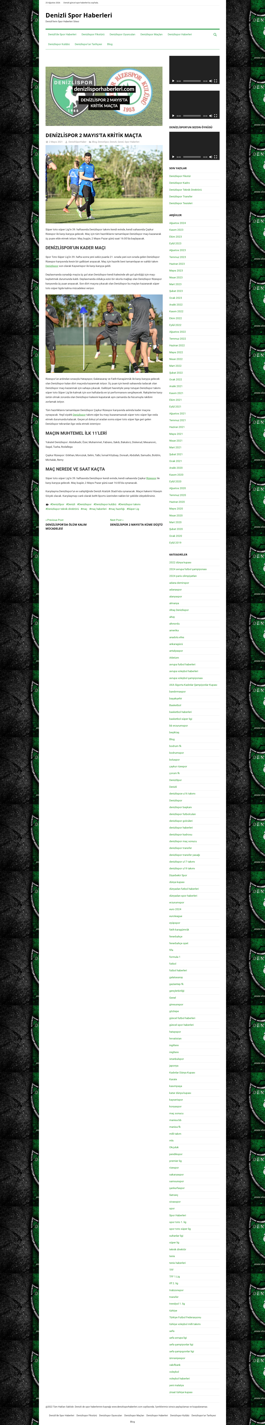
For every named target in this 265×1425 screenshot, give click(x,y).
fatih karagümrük (179, 929)
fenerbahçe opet (178, 943)
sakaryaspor (176, 1174)
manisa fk (175, 1126)
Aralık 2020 (176, 467)
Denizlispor (52, 265)
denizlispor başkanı (180, 807)
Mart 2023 (175, 284)
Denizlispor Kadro (179, 182)
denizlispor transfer (180, 848)
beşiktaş (174, 732)
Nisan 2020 (176, 515)
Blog (110, 44)
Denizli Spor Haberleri (79, 15)
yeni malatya (176, 1385)
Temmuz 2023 (177, 257)
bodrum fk (175, 746)
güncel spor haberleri (181, 1024)
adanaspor (175, 589)
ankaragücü (176, 644)
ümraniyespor (177, 1358)
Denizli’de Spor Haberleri (62, 34)
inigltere (174, 1052)
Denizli (113, 141)
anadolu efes (176, 637)
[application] (194, 70)
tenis (172, 1256)
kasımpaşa (175, 1086)
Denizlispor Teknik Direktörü (185, 189)
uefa (171, 1331)
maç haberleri (99, 508)
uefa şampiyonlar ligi (181, 1344)
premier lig (175, 1160)
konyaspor (175, 1106)
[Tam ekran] (215, 81)
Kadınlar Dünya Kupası (182, 1072)
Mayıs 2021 (176, 433)
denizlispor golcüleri (181, 820)
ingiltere (174, 1045)
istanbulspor (176, 1058)
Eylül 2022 (175, 325)
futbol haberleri (178, 970)
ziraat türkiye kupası (180, 1392)
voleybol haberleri (179, 1378)
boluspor (174, 759)
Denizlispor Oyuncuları (122, 34)
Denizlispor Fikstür (180, 176)
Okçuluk (174, 1147)
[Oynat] (173, 81)
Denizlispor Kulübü (59, 44)
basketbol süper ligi (180, 718)
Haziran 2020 (177, 501)
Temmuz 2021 (177, 420)
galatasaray (176, 977)
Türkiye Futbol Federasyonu (185, 1317)
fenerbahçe (175, 936)
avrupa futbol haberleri (182, 664)
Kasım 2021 (176, 393)
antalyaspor (176, 650)
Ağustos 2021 (177, 413)
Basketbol (175, 705)
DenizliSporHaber (77, 141)
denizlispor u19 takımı (182, 868)
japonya (173, 1065)
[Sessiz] (210, 81)
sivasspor (175, 1201)
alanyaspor (175, 596)
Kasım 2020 (176, 474)
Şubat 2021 (176, 454)
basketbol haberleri (180, 711)
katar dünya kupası (180, 1092)
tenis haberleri (177, 1262)
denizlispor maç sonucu (183, 841)
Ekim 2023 (175, 236)
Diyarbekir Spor (178, 875)
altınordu (174, 623)
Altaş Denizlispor (179, 610)
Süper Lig (133, 508)
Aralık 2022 (176, 304)
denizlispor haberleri (181, 827)
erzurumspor (176, 902)
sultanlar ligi (176, 1235)
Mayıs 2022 (176, 352)
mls (171, 1140)
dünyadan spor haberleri (183, 895)
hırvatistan (175, 1038)
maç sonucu (176, 1113)
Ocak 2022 (175, 379)
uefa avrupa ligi (178, 1337)
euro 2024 (175, 909)
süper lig (174, 1242)
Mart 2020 (175, 522)
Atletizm (174, 657)
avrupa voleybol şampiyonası (186, 678)
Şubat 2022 (176, 372)
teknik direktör (177, 1249)
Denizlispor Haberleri (180, 34)
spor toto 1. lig (177, 1222)
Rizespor (151, 478)
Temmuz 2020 (177, 495)
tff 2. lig (173, 1283)
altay (172, 616)
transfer (174, 1296)
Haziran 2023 (177, 263)
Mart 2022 (175, 365)
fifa (171, 950)
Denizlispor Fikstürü (93, 34)
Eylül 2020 (175, 481)
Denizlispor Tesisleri (180, 203)
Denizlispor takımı (130, 504)
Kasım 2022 (176, 311)
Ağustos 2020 (177, 488)
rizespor (174, 1167)
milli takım (175, 1133)
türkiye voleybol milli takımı (185, 1324)
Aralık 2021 (176, 386)
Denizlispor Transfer (180, 196)
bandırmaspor (177, 691)
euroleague (175, 916)
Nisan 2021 (176, 440)
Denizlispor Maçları (151, 34)
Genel (121, 141)
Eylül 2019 (175, 542)
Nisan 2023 (176, 277)
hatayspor (175, 1031)
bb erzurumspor (178, 725)
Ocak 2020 (175, 535)
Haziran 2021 (177, 427)
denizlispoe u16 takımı (182, 793)
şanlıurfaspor (177, 1188)
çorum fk (174, 773)
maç (84, 508)
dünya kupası (176, 882)
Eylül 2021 (175, 406)
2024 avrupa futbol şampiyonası (188, 569)
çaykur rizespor (178, 766)
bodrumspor (176, 752)
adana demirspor (179, 582)
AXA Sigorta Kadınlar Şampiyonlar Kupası (193, 684)
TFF (171, 1269)
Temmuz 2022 (177, 338)
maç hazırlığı (117, 508)
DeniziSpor (103, 141)
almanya (174, 603)
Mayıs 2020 (176, 508)
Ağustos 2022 (177, 331)
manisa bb (175, 1120)
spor (172, 1208)
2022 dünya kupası (180, 562)
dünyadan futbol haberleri (184, 888)
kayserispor (176, 1099)
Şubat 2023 (176, 290)
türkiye (173, 1310)
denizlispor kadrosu (180, 834)
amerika (174, 630)
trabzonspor (176, 1290)
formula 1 (175, 956)
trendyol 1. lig (177, 1303)
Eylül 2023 (175, 243)
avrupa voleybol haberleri (183, 671)
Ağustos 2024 (177, 223)
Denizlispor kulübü (105, 504)
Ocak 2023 (175, 297)
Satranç (173, 1194)
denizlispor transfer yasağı (184, 854)
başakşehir (175, 698)
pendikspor (175, 1154)
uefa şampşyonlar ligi (181, 1351)
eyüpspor (174, 922)
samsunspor (176, 1181)
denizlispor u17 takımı (182, 861)
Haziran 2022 (177, 345)
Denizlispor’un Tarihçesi (88, 44)
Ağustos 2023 (177, 250)
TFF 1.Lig (174, 1276)
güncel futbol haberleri (182, 1018)
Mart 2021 (175, 447)
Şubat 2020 (176, 529)
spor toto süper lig (180, 1228)
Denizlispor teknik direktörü (63, 508)
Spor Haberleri (132, 141)
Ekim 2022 (175, 318)
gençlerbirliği (176, 990)
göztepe (174, 1011)
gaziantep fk (176, 984)
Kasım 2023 (176, 229)
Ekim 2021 (175, 399)
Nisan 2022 (176, 359)
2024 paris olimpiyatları (183, 575)
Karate (173, 1079)
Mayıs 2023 (176, 270)
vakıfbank (175, 1364)
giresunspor (176, 1004)
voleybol (174, 1371)
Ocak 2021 (175, 461)
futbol (172, 963)
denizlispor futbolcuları (182, 814)
